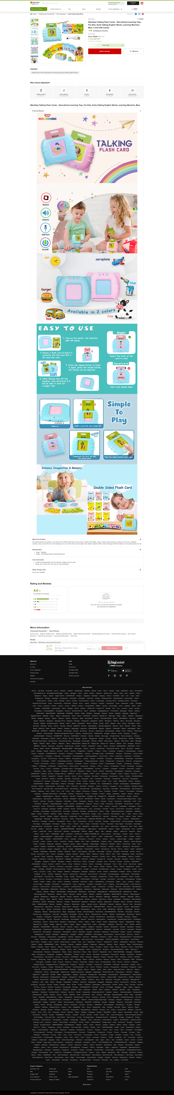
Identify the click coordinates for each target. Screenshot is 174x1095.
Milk (31, 1071)
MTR (126, 1069)
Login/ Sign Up (133, 3)
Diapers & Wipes (54, 1079)
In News (32, 667)
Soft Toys (74, 636)
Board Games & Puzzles (83, 634)
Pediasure (128, 1071)
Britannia (89, 1077)
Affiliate (32, 676)
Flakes (70, 1071)
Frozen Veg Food (35, 1079)
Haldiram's (90, 1079)
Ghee (69, 1069)
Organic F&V (34, 1074)
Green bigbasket (35, 670)
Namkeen (52, 1074)
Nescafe (108, 1069)
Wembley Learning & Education (50, 642)
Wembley (91, 19)
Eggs (69, 1074)
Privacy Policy (34, 673)
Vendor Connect (74, 676)
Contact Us (72, 667)
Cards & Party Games (119, 634)
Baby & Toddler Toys (47, 634)
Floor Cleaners (34, 1077)
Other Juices (53, 1077)
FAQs (70, 664)
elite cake (109, 1071)
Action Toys (34, 634)
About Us (33, 664)
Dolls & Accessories (45, 636)
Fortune (127, 1077)
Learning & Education (62, 636)
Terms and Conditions (37, 679)
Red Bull (89, 1071)
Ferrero (108, 1079)
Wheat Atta (52, 1069)
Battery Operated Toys (64, 634)
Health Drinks (53, 1071)
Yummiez (90, 1074)
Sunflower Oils (34, 1069)
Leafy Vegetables (73, 1077)
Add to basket (104, 51)
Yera (107, 1074)
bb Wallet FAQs (73, 670)
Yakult (126, 1074)
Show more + (87, 1084)
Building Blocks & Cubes (101, 634)
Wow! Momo (109, 1077)
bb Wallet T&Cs (73, 673)
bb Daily (32, 681)
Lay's (126, 1079)
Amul (88, 1069)
